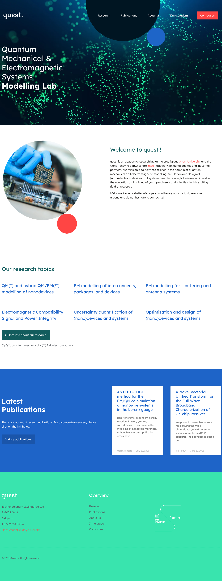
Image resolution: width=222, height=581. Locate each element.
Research (104, 15)
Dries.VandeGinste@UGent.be (21, 530)
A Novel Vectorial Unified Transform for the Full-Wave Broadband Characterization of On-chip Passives (195, 403)
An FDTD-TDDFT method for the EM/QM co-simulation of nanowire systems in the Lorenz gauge (136, 401)
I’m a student (179, 15)
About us (154, 15)
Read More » (119, 388)
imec (150, 165)
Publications (129, 15)
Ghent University (189, 161)
